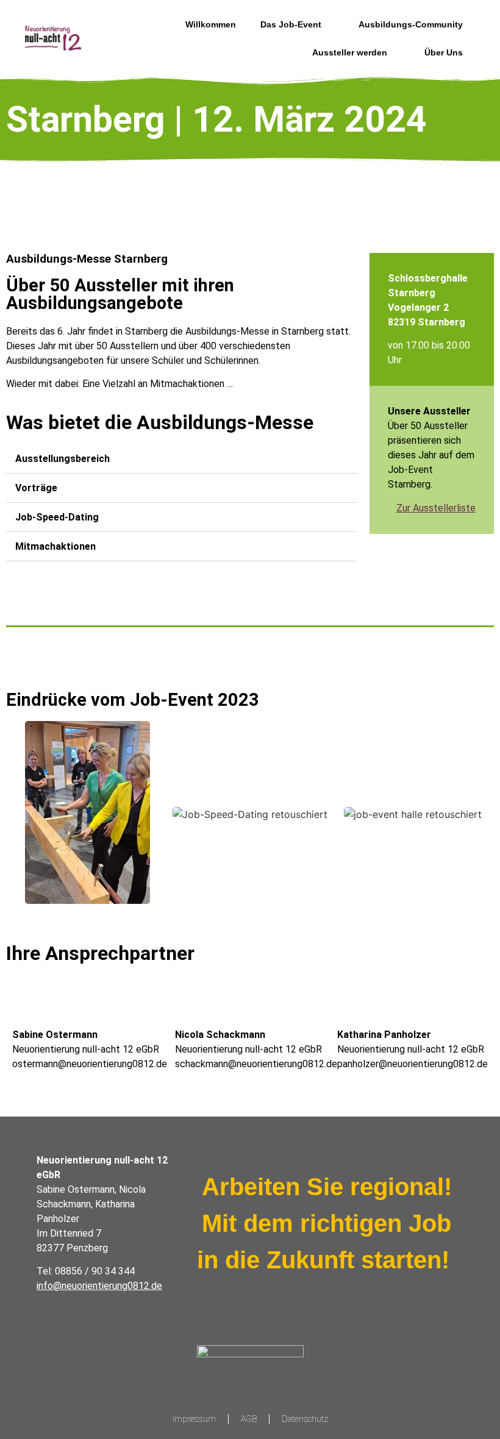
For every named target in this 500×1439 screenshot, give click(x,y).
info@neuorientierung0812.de (99, 1286)
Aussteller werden (349, 52)
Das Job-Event (290, 24)
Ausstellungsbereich (62, 458)
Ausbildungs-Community (411, 24)
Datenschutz (305, 1419)
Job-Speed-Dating (57, 517)
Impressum (194, 1419)
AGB (249, 1419)
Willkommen (210, 24)
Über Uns (443, 52)
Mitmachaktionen (55, 546)
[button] (181, 459)
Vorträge (36, 488)
